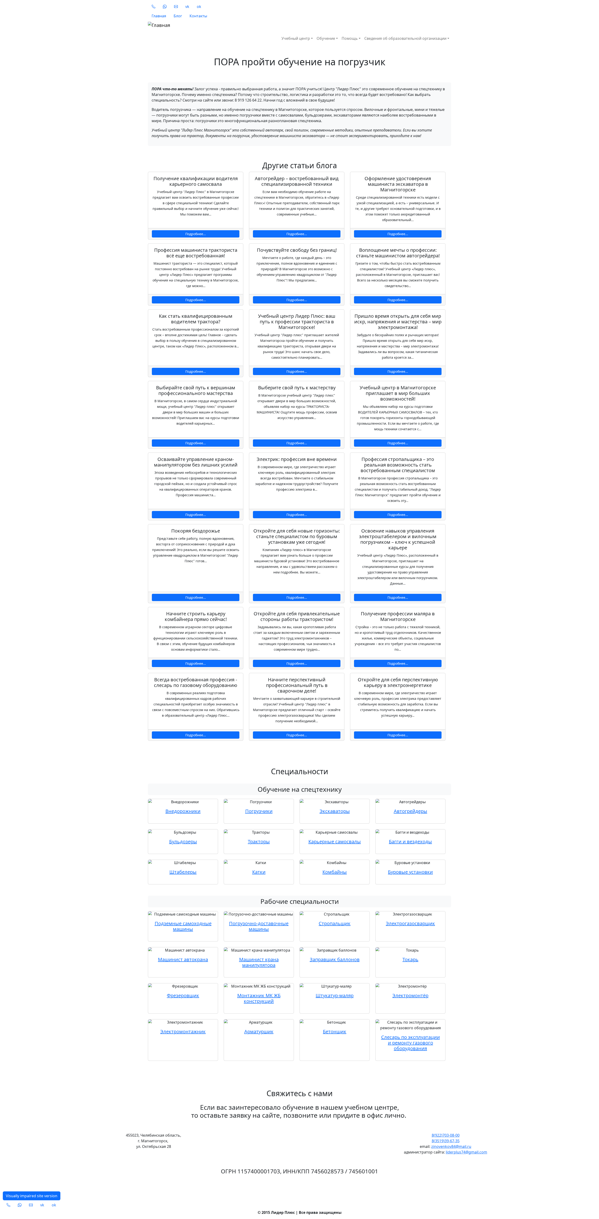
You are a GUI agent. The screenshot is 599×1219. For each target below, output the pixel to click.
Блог (178, 15)
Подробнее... (195, 234)
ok (199, 6)
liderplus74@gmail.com (466, 1152)
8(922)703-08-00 (446, 1135)
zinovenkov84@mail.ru (451, 1146)
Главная (159, 15)
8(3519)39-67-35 (446, 1140)
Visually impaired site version (31, 1195)
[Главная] (226, 25)
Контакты (198, 15)
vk (187, 6)
